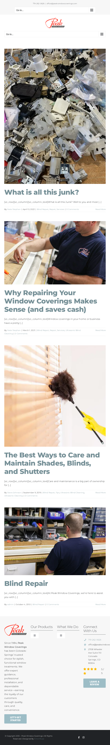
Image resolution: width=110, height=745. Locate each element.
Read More (100, 209)
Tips (57, 492)
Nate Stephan (14, 209)
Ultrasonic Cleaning (13, 496)
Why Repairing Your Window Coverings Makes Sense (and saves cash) (50, 301)
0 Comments (72, 209)
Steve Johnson (14, 492)
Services (60, 209)
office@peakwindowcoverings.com (62, 3)
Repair (52, 209)
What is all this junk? (41, 192)
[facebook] (79, 737)
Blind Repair (43, 209)
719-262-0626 (94, 639)
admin (10, 604)
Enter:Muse (39, 739)
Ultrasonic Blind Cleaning (72, 492)
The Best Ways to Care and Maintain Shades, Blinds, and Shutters (52, 463)
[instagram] (83, 737)
